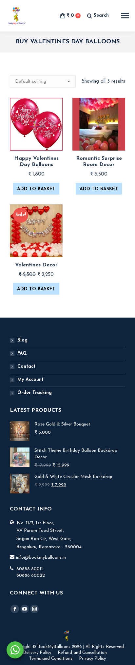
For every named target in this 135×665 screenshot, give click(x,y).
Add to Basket (36, 189)
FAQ (22, 353)
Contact (26, 366)
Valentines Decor (36, 265)
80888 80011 (29, 569)
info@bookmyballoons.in (41, 557)
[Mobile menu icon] (125, 15)
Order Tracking (34, 392)
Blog (22, 340)
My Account (30, 379)
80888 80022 (30, 575)
